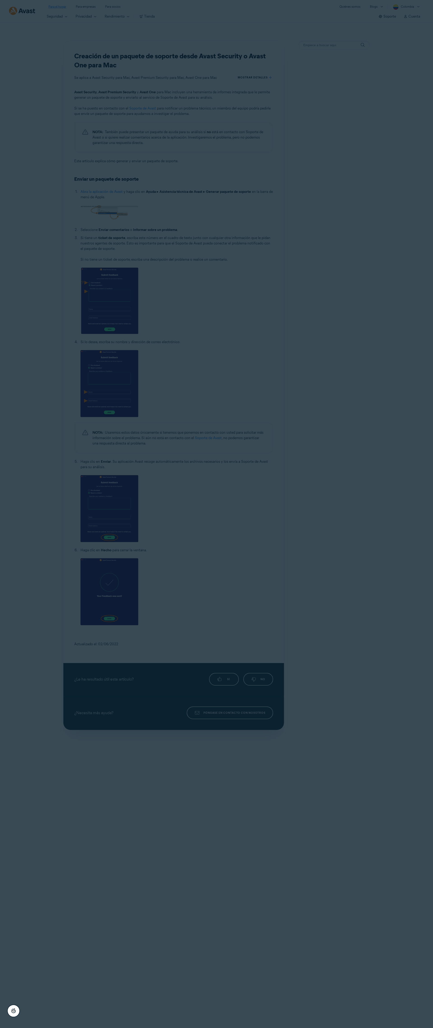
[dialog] (216, 514)
